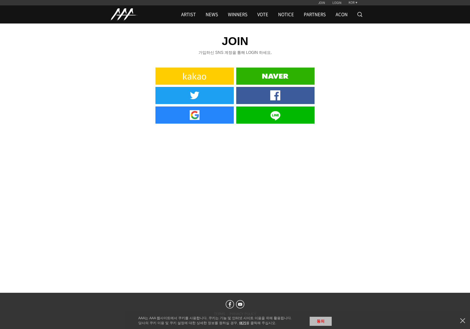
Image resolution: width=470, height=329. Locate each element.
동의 (321, 321)
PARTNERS (315, 14)
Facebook (275, 95)
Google (194, 115)
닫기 (462, 320)
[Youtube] (240, 304)
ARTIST (188, 14)
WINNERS (237, 14)
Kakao (194, 76)
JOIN (321, 2)
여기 (242, 323)
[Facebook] (230, 304)
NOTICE (286, 14)
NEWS (212, 14)
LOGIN (336, 2)
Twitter (194, 95)
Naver (275, 76)
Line (275, 115)
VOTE (262, 14)
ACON (342, 14)
